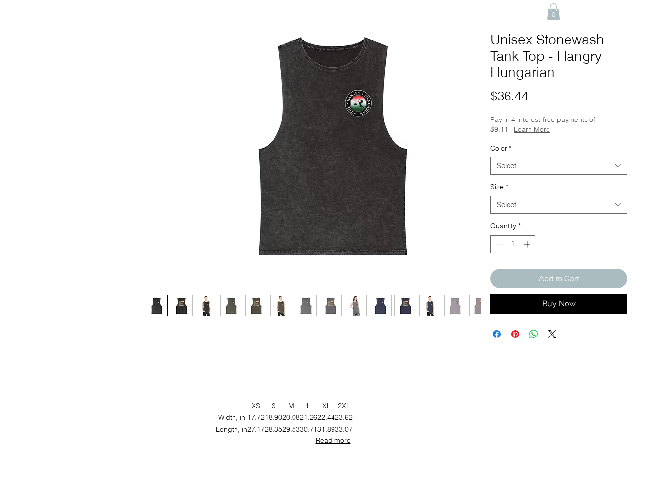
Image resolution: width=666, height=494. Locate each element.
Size (499, 186)
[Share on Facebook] (497, 334)
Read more (333, 440)
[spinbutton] (513, 244)
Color (500, 148)
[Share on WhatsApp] (534, 334)
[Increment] (528, 244)
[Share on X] (552, 334)
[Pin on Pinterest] (515, 334)
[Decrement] (498, 244)
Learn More (532, 129)
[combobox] (558, 166)
